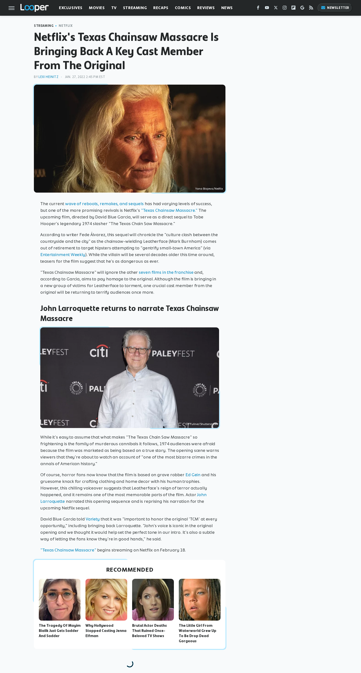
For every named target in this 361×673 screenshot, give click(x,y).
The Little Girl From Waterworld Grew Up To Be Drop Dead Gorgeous (197, 633)
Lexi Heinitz (48, 77)
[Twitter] (275, 8)
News (227, 7)
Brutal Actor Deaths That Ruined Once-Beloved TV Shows (149, 630)
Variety (93, 519)
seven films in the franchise (166, 272)
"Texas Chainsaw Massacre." (169, 210)
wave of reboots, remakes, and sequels (104, 204)
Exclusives (71, 7)
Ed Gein (192, 475)
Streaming (135, 7)
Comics (183, 7)
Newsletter (338, 8)
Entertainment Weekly (62, 255)
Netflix (65, 25)
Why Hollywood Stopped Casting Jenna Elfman (105, 630)
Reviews (206, 7)
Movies (97, 7)
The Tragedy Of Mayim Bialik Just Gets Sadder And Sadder (60, 630)
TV (114, 7)
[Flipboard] (293, 8)
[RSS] (311, 8)
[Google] (302, 8)
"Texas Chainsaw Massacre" (68, 550)
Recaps (160, 7)
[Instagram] (284, 8)
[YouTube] (266, 8)
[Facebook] (258, 8)
